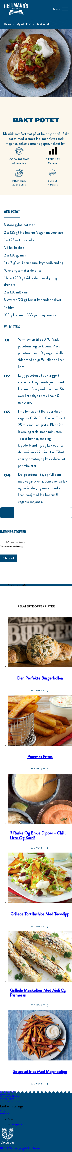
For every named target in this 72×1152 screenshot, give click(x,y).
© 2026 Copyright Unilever (20, 1148)
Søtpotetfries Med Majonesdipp (40, 1071)
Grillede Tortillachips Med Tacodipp (40, 913)
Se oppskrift (38, 690)
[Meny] (65, 9)
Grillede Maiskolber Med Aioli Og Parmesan (38, 992)
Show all (8, 558)
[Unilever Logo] (8, 1143)
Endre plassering (18, 1124)
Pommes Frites (40, 756)
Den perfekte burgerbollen (40, 677)
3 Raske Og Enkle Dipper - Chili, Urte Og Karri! (38, 835)
